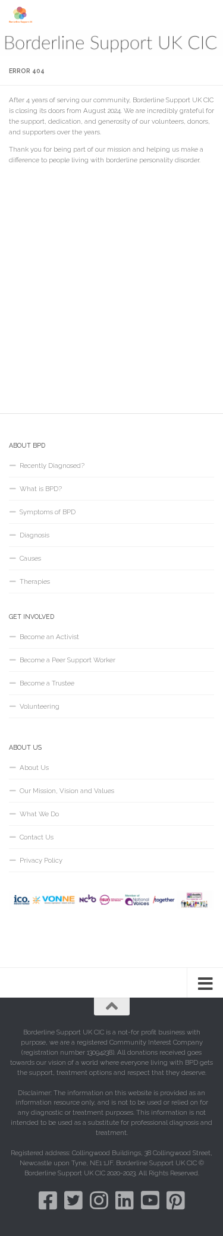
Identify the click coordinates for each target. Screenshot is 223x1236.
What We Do (39, 814)
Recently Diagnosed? (52, 465)
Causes (30, 558)
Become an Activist (49, 637)
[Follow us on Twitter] (73, 1200)
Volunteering (39, 706)
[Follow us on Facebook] (47, 1200)
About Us (34, 767)
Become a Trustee (47, 683)
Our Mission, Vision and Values (67, 791)
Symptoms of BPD (48, 512)
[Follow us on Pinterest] (175, 1200)
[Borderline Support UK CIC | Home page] (25, 15)
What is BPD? (41, 489)
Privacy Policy (41, 860)
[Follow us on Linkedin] (124, 1200)
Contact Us (37, 837)
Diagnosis (34, 535)
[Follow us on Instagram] (99, 1200)
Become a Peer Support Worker (67, 660)
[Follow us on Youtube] (150, 1200)
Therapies (35, 581)
